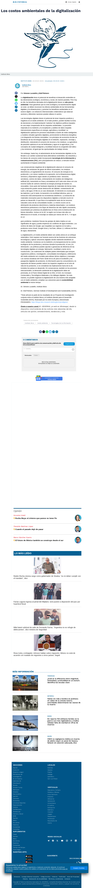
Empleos (50, 796)
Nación (15, 767)
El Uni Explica (17, 778)
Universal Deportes (19, 803)
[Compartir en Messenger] (16, 103)
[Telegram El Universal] (48, 841)
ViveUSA (50, 812)
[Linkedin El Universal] (76, 841)
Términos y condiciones (55, 879)
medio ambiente (42, 323)
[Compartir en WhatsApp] (16, 100)
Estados (15, 792)
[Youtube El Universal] (62, 841)
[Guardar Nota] (16, 110)
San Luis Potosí (52, 778)
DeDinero (51, 810)
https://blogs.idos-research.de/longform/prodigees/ (49, 302)
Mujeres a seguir (18, 772)
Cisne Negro (17, 849)
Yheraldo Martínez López (23, 526)
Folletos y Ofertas (53, 792)
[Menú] (79, 2)
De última (16, 822)
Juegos (50, 814)
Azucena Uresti (20, 515)
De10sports (51, 807)
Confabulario (17, 809)
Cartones (16, 798)
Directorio (17, 876)
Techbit (15, 818)
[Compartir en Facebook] (16, 93)
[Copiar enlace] (16, 107)
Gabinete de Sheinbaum (17, 782)
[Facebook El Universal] (53, 841)
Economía (16, 800)
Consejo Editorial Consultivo (30, 876)
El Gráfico (51, 805)
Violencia (54, 876)
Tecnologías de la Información (61, 323)
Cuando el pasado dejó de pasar (29, 529)
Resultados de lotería (52, 822)
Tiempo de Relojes (19, 847)
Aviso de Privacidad (73, 876)
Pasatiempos (52, 816)
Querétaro (51, 776)
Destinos (16, 825)
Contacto (67, 879)
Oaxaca (50, 770)
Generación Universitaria (52, 802)
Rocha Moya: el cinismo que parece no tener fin (36, 518)
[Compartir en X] (16, 96)
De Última (16, 841)
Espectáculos (17, 805)
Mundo (15, 785)
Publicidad (62, 876)
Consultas (16, 829)
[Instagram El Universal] (67, 841)
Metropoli (16, 789)
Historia (25, 879)
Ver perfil (25, 86)
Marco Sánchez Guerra (22, 537)
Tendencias (16, 811)
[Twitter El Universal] (57, 841)
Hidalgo (50, 774)
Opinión (18, 510)
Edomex (50, 767)
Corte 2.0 (16, 770)
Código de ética (45, 876)
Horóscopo (51, 818)
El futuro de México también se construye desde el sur (39, 540)
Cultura (15, 807)
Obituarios (51, 799)
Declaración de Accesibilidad (38, 879)
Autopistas (16, 827)
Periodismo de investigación (17, 775)
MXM (14, 816)
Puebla (50, 772)
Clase (15, 834)
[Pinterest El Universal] (71, 841)
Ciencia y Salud (18, 814)
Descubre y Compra (54, 790)
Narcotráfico (17, 794)
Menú (15, 820)
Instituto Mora (26, 81)
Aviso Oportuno (52, 794)
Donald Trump (17, 787)
